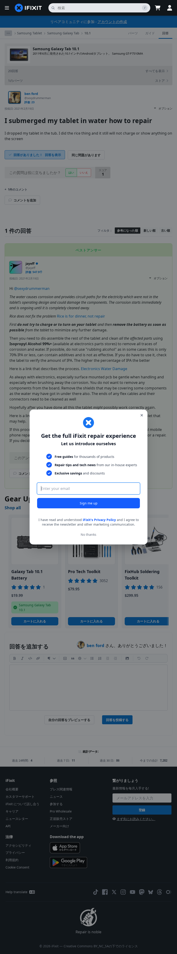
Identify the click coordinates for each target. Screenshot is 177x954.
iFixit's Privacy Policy (99, 520)
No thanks (88, 534)
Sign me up (88, 503)
